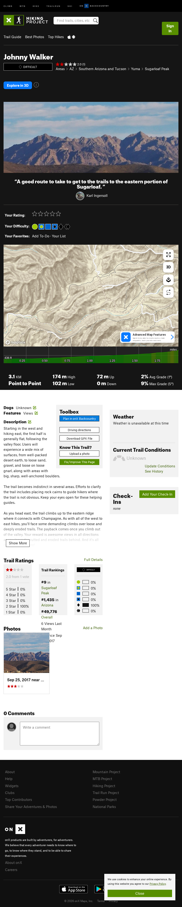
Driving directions (79, 430)
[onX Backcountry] (94, 6)
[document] (140, 887)
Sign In (170, 28)
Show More (18, 543)
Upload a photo (79, 454)
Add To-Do (40, 236)
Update (160, 466)
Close (139, 893)
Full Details (93, 559)
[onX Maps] (15, 832)
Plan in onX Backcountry (79, 418)
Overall (47, 617)
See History (154, 471)
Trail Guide (12, 37)
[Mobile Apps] (71, 37)
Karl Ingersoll (97, 195)
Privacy (113, 900)
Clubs (9, 792)
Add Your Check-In (157, 494)
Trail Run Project (106, 792)
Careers (11, 869)
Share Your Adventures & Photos (31, 806)
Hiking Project (104, 786)
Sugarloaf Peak (157, 69)
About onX (13, 862)
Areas (60, 69)
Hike (36, 5)
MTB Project (102, 778)
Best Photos (34, 37)
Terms (101, 900)
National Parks (104, 806)
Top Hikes (56, 37)
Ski (70, 5)
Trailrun (53, 5)
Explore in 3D (18, 85)
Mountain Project (106, 772)
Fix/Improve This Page (79, 462)
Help (9, 778)
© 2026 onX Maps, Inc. (78, 900)
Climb (8, 5)
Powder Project (105, 799)
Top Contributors (18, 799)
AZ (71, 69)
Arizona (47, 605)
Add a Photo (93, 628)
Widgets (11, 786)
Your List (59, 236)
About (10, 772)
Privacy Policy (158, 883)
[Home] (28, 20)
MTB (23, 5)
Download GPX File (79, 438)
